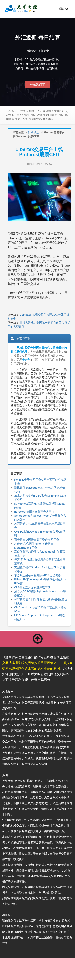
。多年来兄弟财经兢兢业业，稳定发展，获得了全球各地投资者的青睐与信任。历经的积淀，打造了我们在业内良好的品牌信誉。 (39, 355)
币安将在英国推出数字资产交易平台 (36, 539)
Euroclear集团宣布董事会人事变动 (35, 511)
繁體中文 (63, 8)
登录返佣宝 (37, 84)
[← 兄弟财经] (20, 8)
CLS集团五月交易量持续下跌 (32, 587)
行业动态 (33, 132)
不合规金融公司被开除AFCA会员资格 (37, 575)
